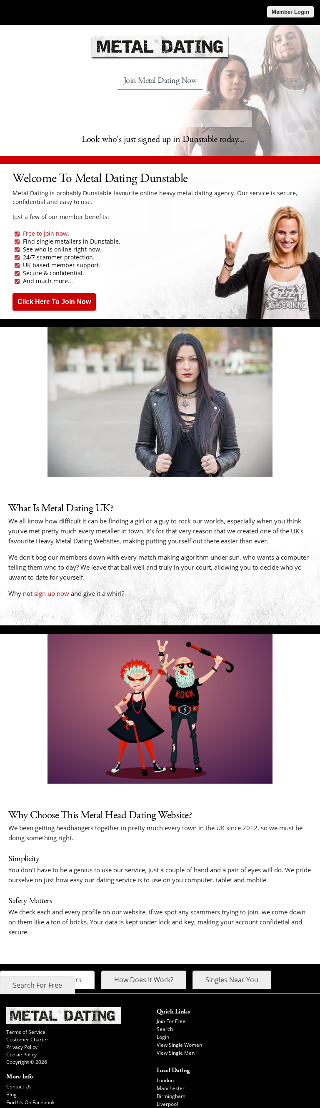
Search (165, 1029)
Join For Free (171, 1021)
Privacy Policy (22, 1047)
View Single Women (179, 1044)
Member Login (290, 12)
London (165, 1080)
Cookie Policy (21, 1054)
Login (163, 1037)
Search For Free (37, 985)
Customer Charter (27, 1039)
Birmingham (171, 1096)
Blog (11, 1094)
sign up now (51, 593)
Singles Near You (231, 979)
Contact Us (19, 1086)
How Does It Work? (143, 979)
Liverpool (167, 1104)
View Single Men (176, 1052)
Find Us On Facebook (30, 1102)
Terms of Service (25, 1032)
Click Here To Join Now (54, 301)
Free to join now (45, 233)
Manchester (171, 1088)
